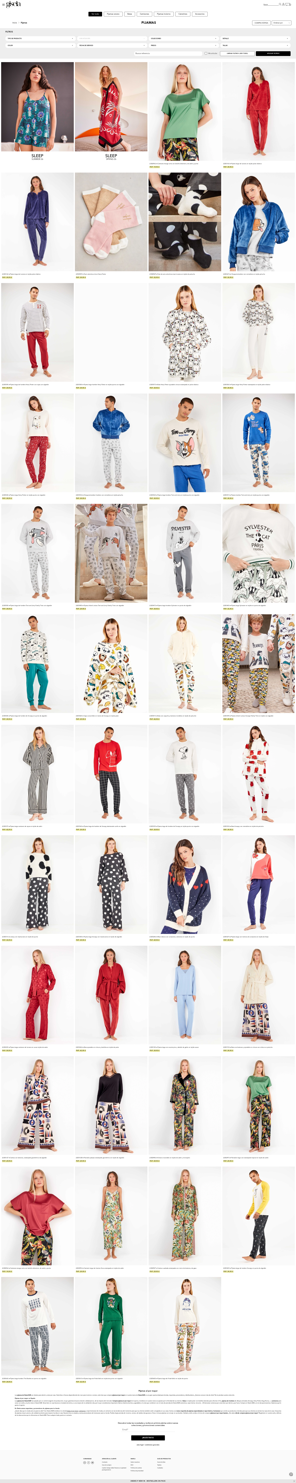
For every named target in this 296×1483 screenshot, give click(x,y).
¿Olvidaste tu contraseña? (220, 47)
